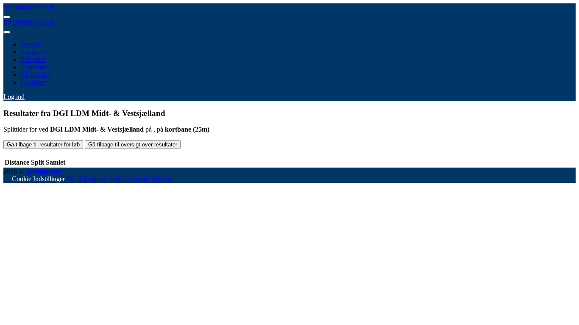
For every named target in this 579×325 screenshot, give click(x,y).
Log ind (14, 96)
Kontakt (162, 178)
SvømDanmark (129, 178)
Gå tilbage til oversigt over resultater (132, 144)
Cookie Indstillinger (38, 178)
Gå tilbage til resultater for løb (43, 144)
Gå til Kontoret (87, 178)
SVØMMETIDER (28, 7)
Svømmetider (44, 171)
